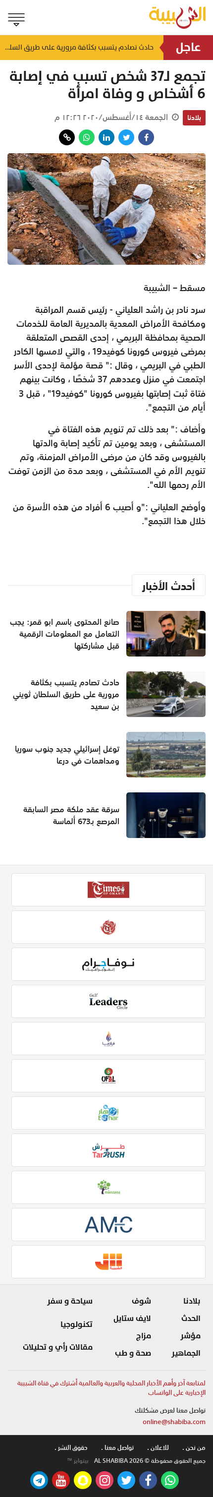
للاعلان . (158, 1447)
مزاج (143, 1335)
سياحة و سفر (70, 1301)
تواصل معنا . (117, 1447)
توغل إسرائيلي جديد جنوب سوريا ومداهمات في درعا (67, 755)
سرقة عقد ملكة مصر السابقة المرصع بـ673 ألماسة (71, 815)
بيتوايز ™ (78, 1460)
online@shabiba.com (174, 1422)
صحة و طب (133, 1353)
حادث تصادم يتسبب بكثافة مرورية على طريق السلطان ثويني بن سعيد (77, 47)
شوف (141, 1301)
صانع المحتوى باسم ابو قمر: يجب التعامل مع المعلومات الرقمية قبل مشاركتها (64, 634)
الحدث (191, 1318)
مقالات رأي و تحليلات (58, 1347)
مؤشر (190, 1335)
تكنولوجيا (76, 1324)
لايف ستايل (132, 1318)
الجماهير (186, 1353)
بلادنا (194, 117)
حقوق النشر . (71, 1447)
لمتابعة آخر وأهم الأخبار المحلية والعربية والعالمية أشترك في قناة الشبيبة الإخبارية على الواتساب (111, 1388)
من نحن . (194, 1447)
